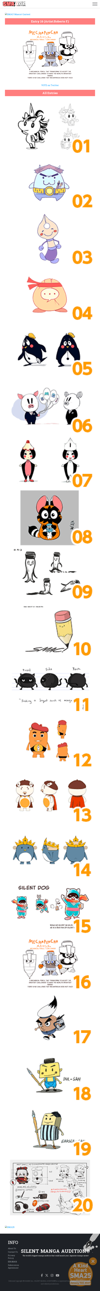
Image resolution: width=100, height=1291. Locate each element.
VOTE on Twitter (50, 85)
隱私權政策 (12, 1261)
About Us (12, 1248)
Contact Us (13, 1252)
